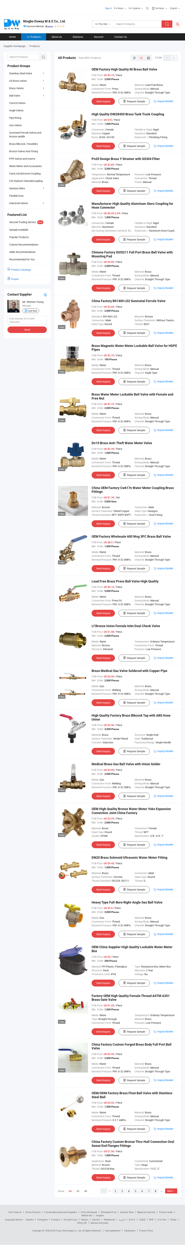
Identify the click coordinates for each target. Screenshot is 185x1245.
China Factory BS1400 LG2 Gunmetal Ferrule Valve (128, 301)
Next (169, 1191)
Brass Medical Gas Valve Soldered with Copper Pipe (129, 671)
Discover (99, 37)
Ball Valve (14, 95)
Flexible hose (16, 195)
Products (35, 37)
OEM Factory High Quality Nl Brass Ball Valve (124, 69)
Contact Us (120, 37)
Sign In (108, 8)
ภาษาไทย (161, 1219)
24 (70, 1191)
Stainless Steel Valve (20, 73)
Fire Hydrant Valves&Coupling (26, 181)
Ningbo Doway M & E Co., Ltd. (44, 21)
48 (85, 1191)
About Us (56, 37)
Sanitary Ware (17, 188)
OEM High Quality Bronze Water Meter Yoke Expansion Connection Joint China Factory (131, 811)
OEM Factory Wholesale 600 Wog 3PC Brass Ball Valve (131, 536)
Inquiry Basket (165, 101)
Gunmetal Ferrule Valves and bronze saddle (25, 134)
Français (55, 1219)
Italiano (84, 1219)
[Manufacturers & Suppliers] (27, 7)
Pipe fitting (15, 117)
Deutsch (96, 1219)
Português (42, 1219)
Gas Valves (15, 125)
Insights (100, 1215)
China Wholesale (89, 1212)
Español (30, 1219)
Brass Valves (16, 88)
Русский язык (70, 1219)
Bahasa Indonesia (99, 1222)
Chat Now (32, 310)
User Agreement (113, 1230)
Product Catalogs (21, 269)
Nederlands (109, 1219)
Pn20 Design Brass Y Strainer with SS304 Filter (126, 159)
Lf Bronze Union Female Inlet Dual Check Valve (126, 626)
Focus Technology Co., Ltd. (69, 1230)
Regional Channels (146, 1212)
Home (12, 37)
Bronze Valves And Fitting (23, 151)
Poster (15, 279)
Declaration (129, 1230)
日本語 (142, 1219)
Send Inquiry (103, 101)
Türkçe (173, 1219)
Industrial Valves (18, 203)
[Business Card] (45, 294)
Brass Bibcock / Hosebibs (23, 144)
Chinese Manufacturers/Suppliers (60, 1212)
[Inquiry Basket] (148, 8)
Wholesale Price (108, 1212)
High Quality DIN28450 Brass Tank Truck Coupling (128, 114)
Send (27, 329)
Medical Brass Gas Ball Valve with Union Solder (126, 764)
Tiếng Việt (82, 1222)
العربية (122, 1219)
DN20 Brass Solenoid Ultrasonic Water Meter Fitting (129, 857)
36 (77, 1191)
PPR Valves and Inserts (22, 158)
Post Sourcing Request (177, 24)
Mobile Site (86, 1215)
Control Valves (17, 103)
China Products (32, 1212)
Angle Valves (16, 110)
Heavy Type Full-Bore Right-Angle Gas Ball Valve (127, 902)
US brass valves (18, 80)
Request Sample (136, 101)
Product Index (166, 1212)
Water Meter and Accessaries (25, 166)
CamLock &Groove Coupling (25, 173)
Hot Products (14, 1212)
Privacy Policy (146, 1230)
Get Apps (160, 8)
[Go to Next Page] (174, 58)
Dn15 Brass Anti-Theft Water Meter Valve (122, 443)
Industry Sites (126, 1212)
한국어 (132, 1219)
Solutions (78, 37)
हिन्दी (151, 1219)
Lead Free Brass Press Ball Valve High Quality (125, 581)
